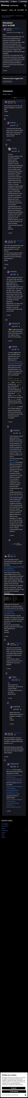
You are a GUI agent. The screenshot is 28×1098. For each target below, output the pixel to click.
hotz (9, 555)
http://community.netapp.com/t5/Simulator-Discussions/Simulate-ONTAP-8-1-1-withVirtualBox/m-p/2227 (14, 803)
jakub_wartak (11, 101)
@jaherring (9, 770)
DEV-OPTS (13, 399)
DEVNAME (18, 382)
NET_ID (19, 388)
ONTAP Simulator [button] (7, 81)
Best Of (3, 837)
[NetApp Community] (9, 6)
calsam (12, 643)
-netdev (18, 393)
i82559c (19, 384)
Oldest (9, 94)
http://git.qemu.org (16, 496)
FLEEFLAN (14, 346)
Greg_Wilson (16, 706)
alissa (19, 32)
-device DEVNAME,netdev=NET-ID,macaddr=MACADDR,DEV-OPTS (15, 378)
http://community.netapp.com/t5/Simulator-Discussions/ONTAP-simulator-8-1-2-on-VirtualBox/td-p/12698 (14, 790)
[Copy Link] (22, 32)
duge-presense (14, 763)
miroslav (14, 148)
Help (3, 835)
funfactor (9, 28)
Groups (3, 832)
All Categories (5, 824)
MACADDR (15, 395)
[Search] (25, 5)
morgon (14, 677)
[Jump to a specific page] (24, 97)
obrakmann (13, 271)
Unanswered (14, 830)
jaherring (10, 733)
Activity (3, 828)
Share (5, 70)
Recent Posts (5, 826)
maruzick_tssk (12, 241)
